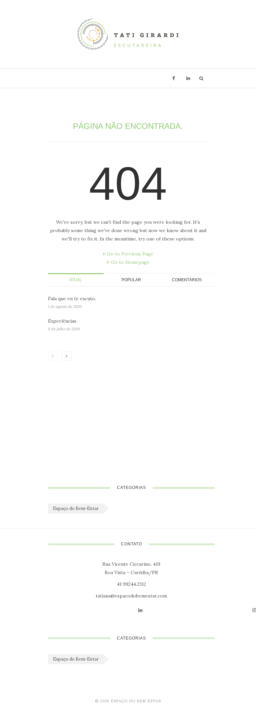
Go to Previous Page (130, 254)
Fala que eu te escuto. (72, 299)
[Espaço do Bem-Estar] (128, 34)
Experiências (62, 321)
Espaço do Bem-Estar (76, 508)
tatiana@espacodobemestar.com (131, 596)
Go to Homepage (130, 262)
